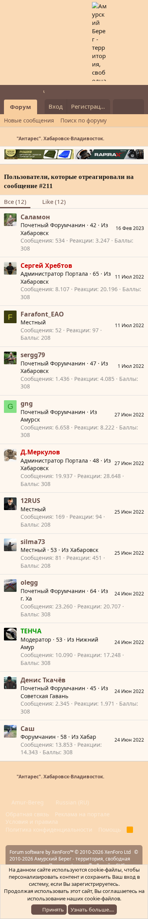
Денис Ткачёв (43, 680)
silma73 (33, 541)
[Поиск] (136, 106)
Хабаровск (35, 233)
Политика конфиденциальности (49, 829)
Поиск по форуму (83, 120)
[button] (42, 107)
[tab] (50, 201)
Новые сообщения (29, 120)
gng (27, 403)
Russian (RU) (71, 802)
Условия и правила (32, 821)
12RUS (30, 500)
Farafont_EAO (42, 314)
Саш (28, 728)
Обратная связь (27, 814)
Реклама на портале (82, 814)
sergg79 (33, 354)
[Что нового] (120, 106)
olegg (29, 582)
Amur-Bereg (27, 802)
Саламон (35, 217)
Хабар (88, 736)
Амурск (30, 419)
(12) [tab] (15, 201)
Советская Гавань (44, 696)
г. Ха (26, 598)
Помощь (109, 829)
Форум (20, 107)
